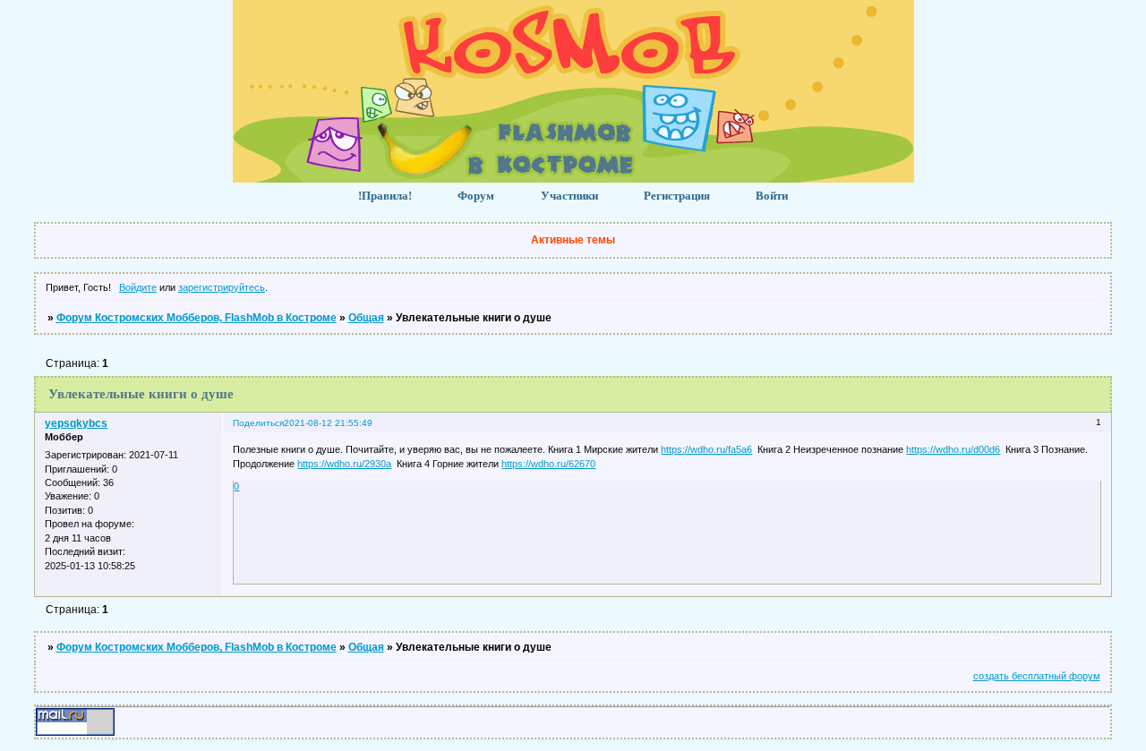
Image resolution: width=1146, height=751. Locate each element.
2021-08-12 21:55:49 (328, 423)
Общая (366, 317)
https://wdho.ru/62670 (548, 463)
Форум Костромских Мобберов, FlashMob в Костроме (196, 317)
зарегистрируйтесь (221, 287)
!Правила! (385, 195)
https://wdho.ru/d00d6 (953, 449)
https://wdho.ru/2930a (344, 463)
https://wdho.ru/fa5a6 (706, 449)
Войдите (138, 287)
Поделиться (258, 423)
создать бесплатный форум (1036, 675)
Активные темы (573, 240)
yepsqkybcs (76, 423)
